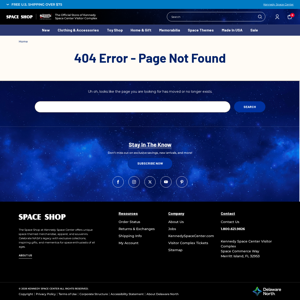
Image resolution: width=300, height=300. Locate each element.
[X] (150, 182)
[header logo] (29, 16)
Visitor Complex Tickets (188, 243)
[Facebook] (118, 182)
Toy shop (115, 30)
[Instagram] (134, 182)
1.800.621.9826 (233, 229)
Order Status (129, 222)
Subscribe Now (150, 163)
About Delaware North (162, 294)
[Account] (277, 16)
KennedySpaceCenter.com (191, 236)
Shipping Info (130, 236)
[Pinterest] (182, 182)
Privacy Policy (46, 294)
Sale (254, 30)
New (46, 30)
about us (25, 255)
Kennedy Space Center (278, 4)
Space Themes (201, 30)
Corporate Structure (93, 294)
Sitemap (175, 250)
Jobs (172, 229)
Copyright (26, 294)
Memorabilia (169, 30)
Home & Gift (141, 30)
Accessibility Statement (127, 294)
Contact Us (230, 222)
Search (260, 16)
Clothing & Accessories (78, 30)
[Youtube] (166, 182)
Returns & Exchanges (137, 229)
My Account (129, 243)
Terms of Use (68, 294)
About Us (176, 222)
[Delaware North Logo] (266, 291)
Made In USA (232, 30)
